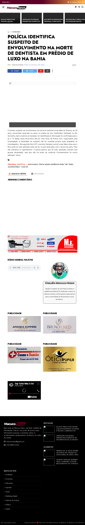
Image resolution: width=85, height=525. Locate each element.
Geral (8, 492)
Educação (9, 483)
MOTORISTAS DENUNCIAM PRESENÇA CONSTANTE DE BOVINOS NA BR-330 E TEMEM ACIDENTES (53, 22)
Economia (9, 479)
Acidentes (9, 474)
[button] (6, 2)
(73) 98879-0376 (12, 445)
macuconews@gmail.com (15, 441)
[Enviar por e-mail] (47, 71)
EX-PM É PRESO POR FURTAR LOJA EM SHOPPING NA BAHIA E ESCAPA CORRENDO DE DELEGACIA (67, 430)
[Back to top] (79, 520)
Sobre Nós (5, 2)
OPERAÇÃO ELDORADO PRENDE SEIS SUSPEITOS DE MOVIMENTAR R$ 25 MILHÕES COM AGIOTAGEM (67, 439)
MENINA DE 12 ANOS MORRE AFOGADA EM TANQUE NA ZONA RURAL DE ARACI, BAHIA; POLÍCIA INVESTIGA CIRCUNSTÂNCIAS (68, 454)
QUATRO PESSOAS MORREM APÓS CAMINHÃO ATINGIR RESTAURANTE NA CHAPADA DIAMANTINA (67, 462)
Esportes (9, 487)
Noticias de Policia (12, 500)
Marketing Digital (11, 496)
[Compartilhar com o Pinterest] (41, 71)
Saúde (8, 509)
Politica (8, 504)
